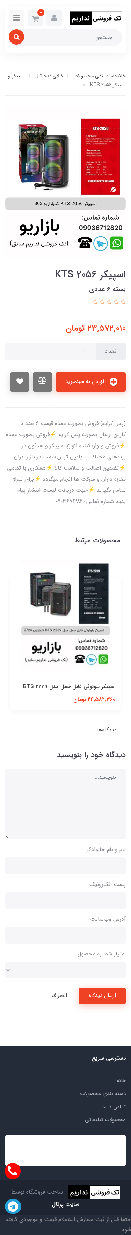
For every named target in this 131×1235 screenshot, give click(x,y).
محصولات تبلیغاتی (105, 1120)
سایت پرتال (65, 1204)
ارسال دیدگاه (102, 995)
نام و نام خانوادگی (105, 849)
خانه (121, 1081)
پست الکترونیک (107, 884)
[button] (54, 18)
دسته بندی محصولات (103, 1094)
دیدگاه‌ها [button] (106, 729)
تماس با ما (114, 1107)
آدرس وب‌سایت (108, 919)
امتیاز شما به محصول (102, 954)
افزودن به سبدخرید (86, 381)
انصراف (59, 995)
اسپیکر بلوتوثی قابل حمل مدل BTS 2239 (69, 687)
